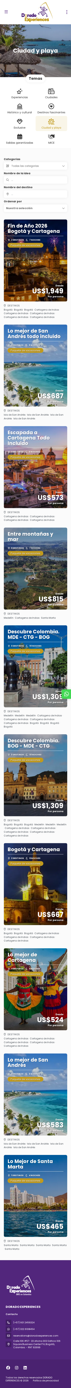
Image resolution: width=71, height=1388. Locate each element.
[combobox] (35, 194)
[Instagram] (16, 1367)
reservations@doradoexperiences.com (35, 1335)
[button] (35, 208)
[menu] (67, 12)
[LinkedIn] (25, 1367)
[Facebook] (8, 1367)
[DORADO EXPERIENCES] (20, 1285)
